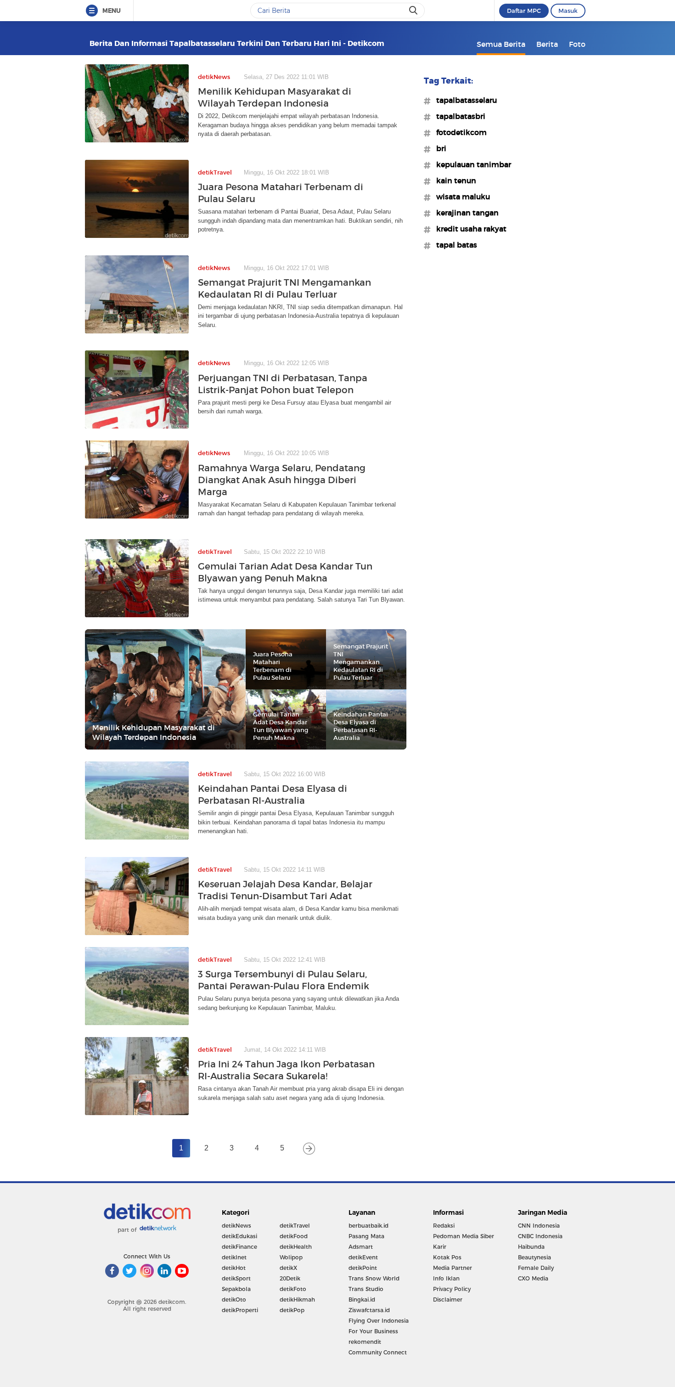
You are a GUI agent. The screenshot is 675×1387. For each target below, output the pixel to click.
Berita (547, 44)
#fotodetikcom (459, 132)
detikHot (234, 1267)
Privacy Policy (452, 1289)
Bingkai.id (362, 1299)
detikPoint (363, 1267)
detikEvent (363, 1257)
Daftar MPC (524, 10)
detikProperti (240, 1310)
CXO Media (533, 1278)
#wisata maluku (460, 196)
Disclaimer (447, 1299)
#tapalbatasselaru (464, 100)
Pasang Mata (366, 1236)
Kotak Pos (447, 1257)
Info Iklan (446, 1278)
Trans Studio (366, 1289)
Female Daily (536, 1267)
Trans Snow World (374, 1278)
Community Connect (378, 1352)
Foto (577, 44)
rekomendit (365, 1341)
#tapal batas (454, 244)
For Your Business (373, 1331)
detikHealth (296, 1246)
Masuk (568, 10)
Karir (439, 1246)
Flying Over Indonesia (379, 1320)
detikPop (292, 1310)
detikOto (234, 1299)
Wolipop (291, 1257)
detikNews (236, 1225)
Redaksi (444, 1225)
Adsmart (361, 1246)
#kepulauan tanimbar (471, 164)
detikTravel (295, 1225)
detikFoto (293, 1289)
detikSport (236, 1278)
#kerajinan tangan (465, 212)
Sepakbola (236, 1289)
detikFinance (239, 1246)
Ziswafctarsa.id (369, 1310)
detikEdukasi (239, 1236)
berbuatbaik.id (368, 1225)
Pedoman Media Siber (463, 1236)
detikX (288, 1267)
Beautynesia (534, 1257)
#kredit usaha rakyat (468, 228)
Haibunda (531, 1246)
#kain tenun (453, 180)
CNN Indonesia (539, 1225)
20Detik (290, 1278)
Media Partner (452, 1267)
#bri (438, 148)
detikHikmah (297, 1299)
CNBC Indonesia (540, 1236)
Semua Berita (501, 44)
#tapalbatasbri (458, 116)
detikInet (234, 1257)
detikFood (294, 1236)
